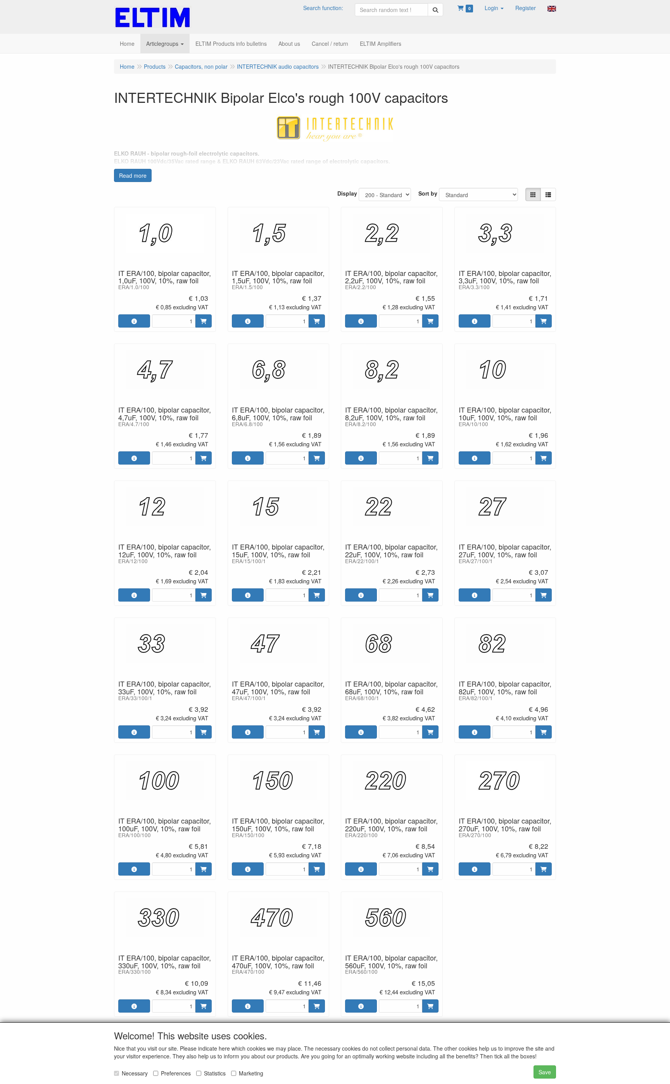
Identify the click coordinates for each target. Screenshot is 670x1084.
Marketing (251, 1073)
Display (347, 193)
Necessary (135, 1073)
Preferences (176, 1073)
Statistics (215, 1073)
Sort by (427, 193)
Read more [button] (133, 175)
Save (545, 1072)
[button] (494, 8)
